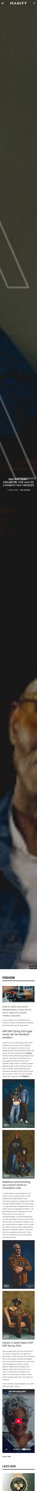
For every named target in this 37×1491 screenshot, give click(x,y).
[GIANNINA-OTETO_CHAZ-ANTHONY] (18, 1103)
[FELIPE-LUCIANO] (18, 1264)
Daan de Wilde (25, 490)
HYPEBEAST (25, 1076)
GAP (9, 1456)
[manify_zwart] (18, 3)
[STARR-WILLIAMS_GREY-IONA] (18, 1154)
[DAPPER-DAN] (18, 1315)
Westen (29, 1053)
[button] (2, 3)
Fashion (8, 977)
